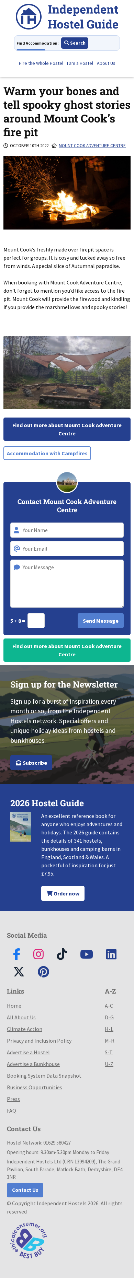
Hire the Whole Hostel (41, 63)
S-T (109, 1052)
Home (14, 1005)
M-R (109, 1040)
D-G (109, 1017)
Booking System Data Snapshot (44, 1075)
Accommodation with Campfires (47, 453)
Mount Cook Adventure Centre (92, 146)
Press (13, 1098)
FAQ (11, 1110)
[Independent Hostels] (67, 17)
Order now (66, 893)
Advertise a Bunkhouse (33, 1063)
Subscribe (34, 762)
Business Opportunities (34, 1087)
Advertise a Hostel (28, 1052)
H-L (109, 1028)
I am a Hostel (80, 63)
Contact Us (25, 1190)
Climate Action (24, 1028)
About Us (106, 63)
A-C (109, 1005)
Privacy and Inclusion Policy (39, 1040)
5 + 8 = (18, 620)
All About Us (21, 1017)
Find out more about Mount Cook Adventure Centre (67, 429)
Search (77, 43)
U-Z (109, 1063)
